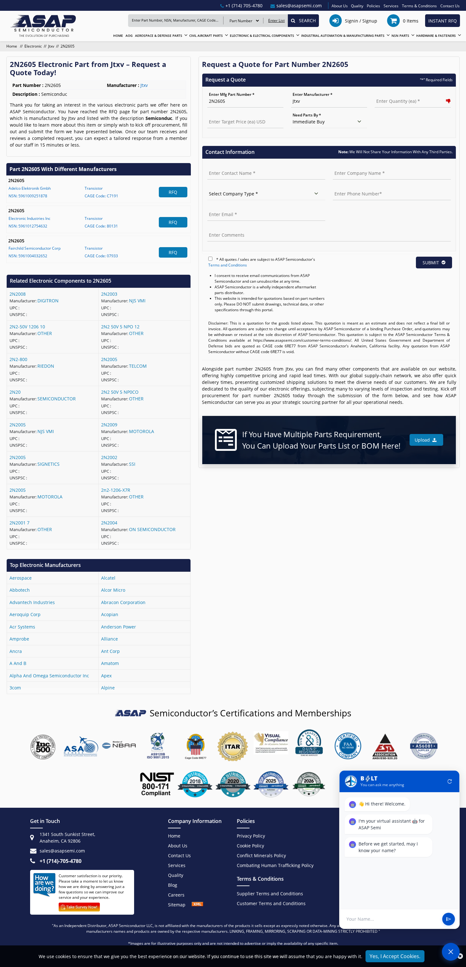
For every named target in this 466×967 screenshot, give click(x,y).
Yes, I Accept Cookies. (395, 956)
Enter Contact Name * (227, 166)
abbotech (20, 590)
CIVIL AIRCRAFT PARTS (206, 35)
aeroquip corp (25, 614)
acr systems (22, 627)
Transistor (94, 188)
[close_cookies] (460, 956)
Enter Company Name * (354, 166)
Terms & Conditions (419, 6)
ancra (16, 651)
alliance (109, 639)
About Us (340, 6)
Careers (176, 895)
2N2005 (109, 359)
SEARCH (305, 20)
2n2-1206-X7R (115, 490)
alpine (108, 688)
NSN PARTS (400, 35)
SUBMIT (431, 263)
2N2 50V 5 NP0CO (120, 392)
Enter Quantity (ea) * (394, 94)
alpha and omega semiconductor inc (49, 676)
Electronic (33, 46)
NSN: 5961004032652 (28, 256)
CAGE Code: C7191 (101, 196)
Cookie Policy (250, 846)
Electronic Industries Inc (29, 218)
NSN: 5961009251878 (28, 196)
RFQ (173, 192)
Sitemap (180, 905)
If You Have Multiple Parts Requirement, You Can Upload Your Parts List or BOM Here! (321, 440)
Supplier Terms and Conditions (270, 894)
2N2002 (109, 457)
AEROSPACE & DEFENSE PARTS (158, 35)
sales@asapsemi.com (62, 851)
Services (391, 6)
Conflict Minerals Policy (261, 855)
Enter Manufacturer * (313, 94)
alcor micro (113, 590)
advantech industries (32, 602)
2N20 (15, 392)
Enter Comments (222, 228)
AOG (129, 35)
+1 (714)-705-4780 (60, 861)
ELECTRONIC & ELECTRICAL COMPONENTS (262, 35)
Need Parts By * (307, 115)
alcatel (108, 578)
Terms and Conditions (227, 265)
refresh (450, 781)
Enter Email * (219, 207)
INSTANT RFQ (442, 21)
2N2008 (18, 294)
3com (15, 688)
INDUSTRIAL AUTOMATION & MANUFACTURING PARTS (343, 35)
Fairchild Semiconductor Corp (35, 248)
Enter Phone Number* (353, 187)
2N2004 (109, 523)
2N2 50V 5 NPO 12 (120, 327)
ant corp (110, 651)
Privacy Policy (251, 836)
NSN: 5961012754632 (28, 226)
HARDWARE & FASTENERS (436, 35)
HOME (118, 35)
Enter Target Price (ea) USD (232, 115)
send (448, 919)
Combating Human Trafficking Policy (275, 865)
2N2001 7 (19, 523)
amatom (110, 663)
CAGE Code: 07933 (101, 256)
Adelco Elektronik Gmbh (30, 188)
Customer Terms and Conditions (271, 903)
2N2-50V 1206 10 (27, 327)
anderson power (118, 627)
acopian (109, 614)
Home (12, 46)
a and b (18, 663)
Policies (373, 6)
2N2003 (109, 294)
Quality (357, 6)
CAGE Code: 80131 (101, 226)
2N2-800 (18, 359)
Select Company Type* (227, 187)
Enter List (276, 20)
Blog (172, 885)
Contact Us (450, 6)
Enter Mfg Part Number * (232, 94)
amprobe (19, 639)
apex (106, 676)
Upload (423, 440)
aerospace (21, 578)
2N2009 (109, 425)
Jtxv (51, 46)
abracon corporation (123, 602)
